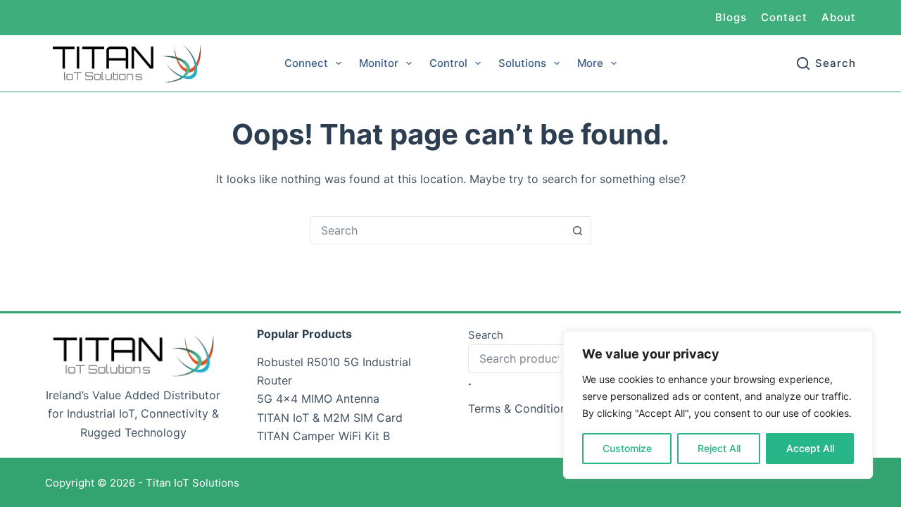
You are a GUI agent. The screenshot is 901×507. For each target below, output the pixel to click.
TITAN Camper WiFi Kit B (323, 436)
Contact (784, 17)
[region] (718, 405)
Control (448, 63)
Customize (627, 448)
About (838, 17)
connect (306, 63)
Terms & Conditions (520, 408)
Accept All (810, 448)
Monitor (378, 63)
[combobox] (437, 230)
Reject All (719, 448)
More (590, 63)
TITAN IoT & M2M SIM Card (330, 418)
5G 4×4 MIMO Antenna (318, 399)
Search (485, 335)
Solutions (522, 63)
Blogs (731, 17)
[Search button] (577, 230)
